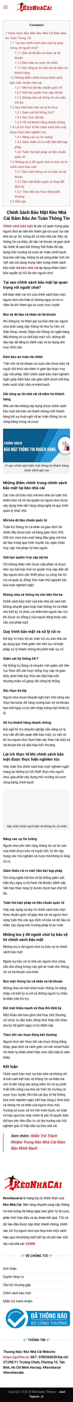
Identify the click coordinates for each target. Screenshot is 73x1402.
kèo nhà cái (29, 268)
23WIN (30, 1244)
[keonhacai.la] (36, 7)
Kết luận (18, 201)
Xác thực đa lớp (29, 117)
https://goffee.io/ (16, 1357)
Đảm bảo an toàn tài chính (36, 63)
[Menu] (5, 7)
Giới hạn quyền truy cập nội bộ (38, 92)
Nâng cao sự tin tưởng (34, 137)
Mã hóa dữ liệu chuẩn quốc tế (38, 87)
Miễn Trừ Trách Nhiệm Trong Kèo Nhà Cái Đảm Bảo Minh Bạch (38, 1142)
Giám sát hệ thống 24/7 (35, 112)
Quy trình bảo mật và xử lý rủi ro (34, 107)
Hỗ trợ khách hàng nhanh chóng (40, 122)
